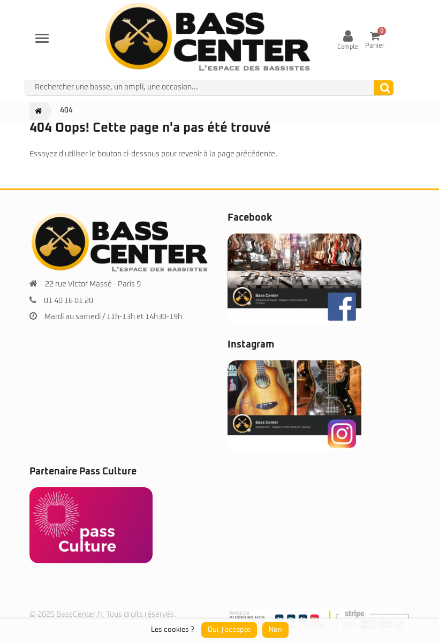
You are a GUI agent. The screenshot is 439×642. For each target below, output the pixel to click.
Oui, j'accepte (229, 629)
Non (275, 629)
